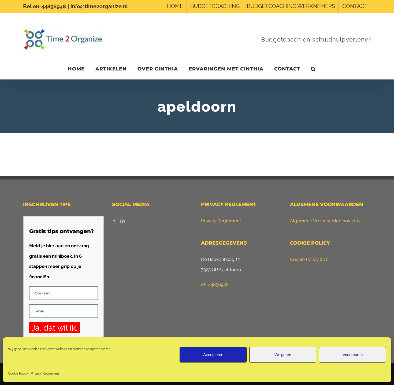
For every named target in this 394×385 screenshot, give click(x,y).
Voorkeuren (353, 354)
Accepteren (213, 354)
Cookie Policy (18, 373)
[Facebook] (114, 221)
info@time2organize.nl (99, 6)
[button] (313, 68)
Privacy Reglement (45, 373)
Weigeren (282, 354)
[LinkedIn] (122, 221)
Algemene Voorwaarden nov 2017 (325, 220)
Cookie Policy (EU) (309, 259)
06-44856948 (215, 284)
